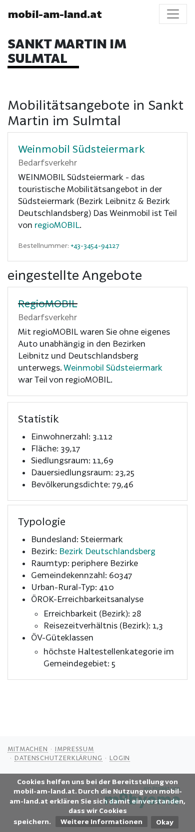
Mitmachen (28, 748)
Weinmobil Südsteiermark (81, 149)
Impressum (74, 748)
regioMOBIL (57, 224)
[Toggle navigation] (173, 14)
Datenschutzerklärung (58, 757)
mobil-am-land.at (55, 14)
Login (120, 757)
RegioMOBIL (48, 303)
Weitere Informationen (101, 822)
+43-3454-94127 (95, 245)
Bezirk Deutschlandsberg (107, 551)
